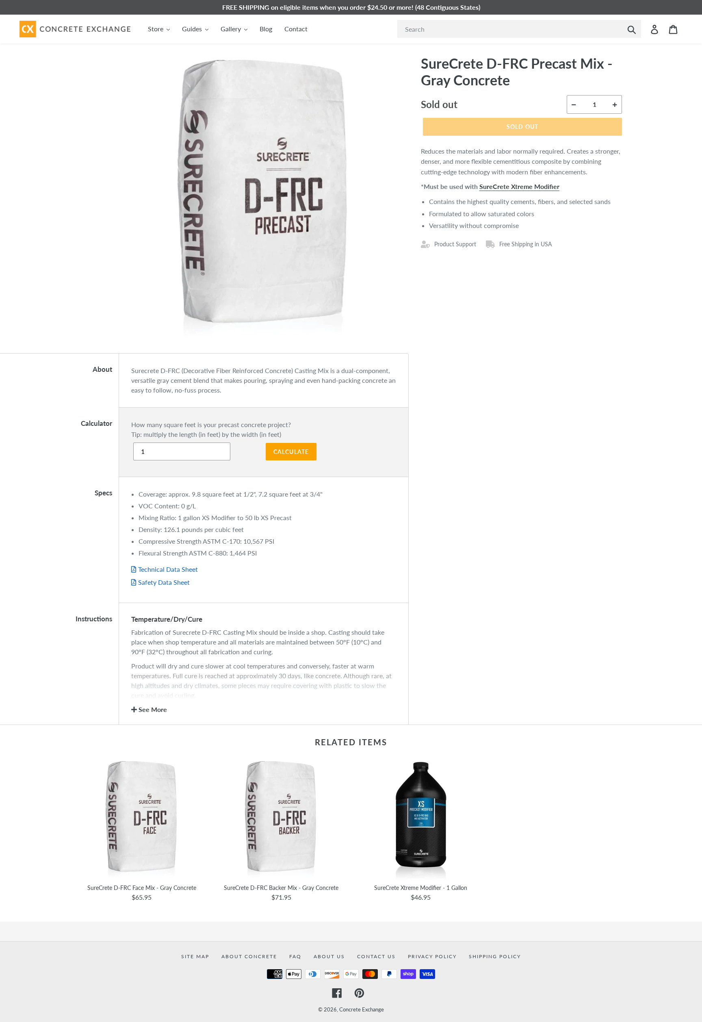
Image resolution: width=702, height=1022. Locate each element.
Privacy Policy (432, 956)
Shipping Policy (495, 956)
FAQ (295, 956)
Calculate (291, 451)
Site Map (195, 956)
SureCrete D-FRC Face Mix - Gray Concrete (141, 887)
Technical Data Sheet (168, 569)
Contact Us (376, 956)
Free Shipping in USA (525, 244)
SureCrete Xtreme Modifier (519, 186)
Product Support (455, 244)
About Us (329, 956)
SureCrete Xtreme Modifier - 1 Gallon (420, 887)
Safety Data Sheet (164, 582)
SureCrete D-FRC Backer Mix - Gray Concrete (281, 887)
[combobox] (519, 29)
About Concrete (249, 956)
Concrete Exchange (361, 1009)
